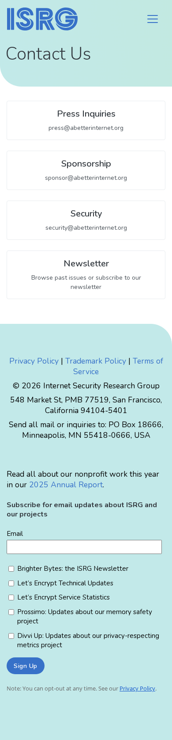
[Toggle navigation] (152, 19)
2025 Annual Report (66, 484)
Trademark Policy (95, 361)
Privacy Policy (34, 361)
